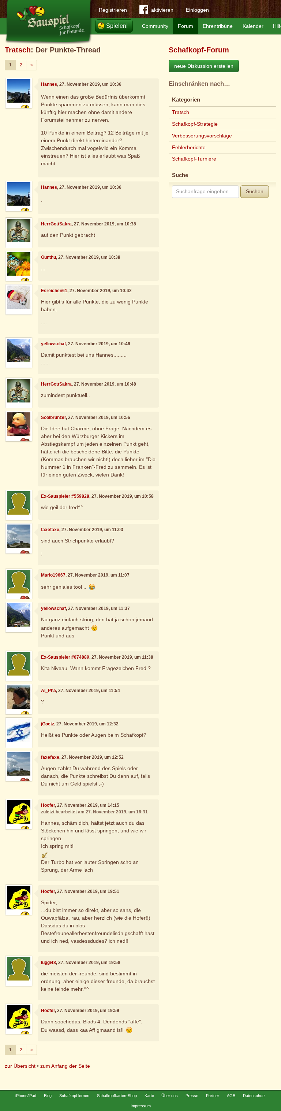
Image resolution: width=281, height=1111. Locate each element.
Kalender (253, 26)
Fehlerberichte (189, 147)
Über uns (169, 1095)
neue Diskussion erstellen (203, 66)
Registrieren (113, 10)
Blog (48, 1095)
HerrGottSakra (56, 224)
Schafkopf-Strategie (195, 124)
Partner (212, 1095)
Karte (149, 1095)
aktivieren (162, 10)
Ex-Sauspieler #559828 (65, 496)
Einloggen (197, 10)
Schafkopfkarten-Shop (117, 1095)
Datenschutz (254, 1095)
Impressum (141, 1106)
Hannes (49, 84)
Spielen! (117, 26)
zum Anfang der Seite (65, 1066)
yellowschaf (53, 343)
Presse (192, 1095)
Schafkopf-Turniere (194, 159)
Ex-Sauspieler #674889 (65, 657)
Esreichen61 (54, 290)
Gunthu (48, 257)
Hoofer (48, 805)
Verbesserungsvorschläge (202, 136)
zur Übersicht (20, 1066)
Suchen (254, 191)
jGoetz (47, 723)
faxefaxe (50, 529)
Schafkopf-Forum (199, 50)
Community (155, 26)
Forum (185, 26)
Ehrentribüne (218, 26)
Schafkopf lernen (74, 1095)
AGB (231, 1095)
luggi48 (48, 962)
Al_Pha (48, 690)
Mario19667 (53, 575)
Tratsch (18, 50)
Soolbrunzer (53, 417)
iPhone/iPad (25, 1095)
